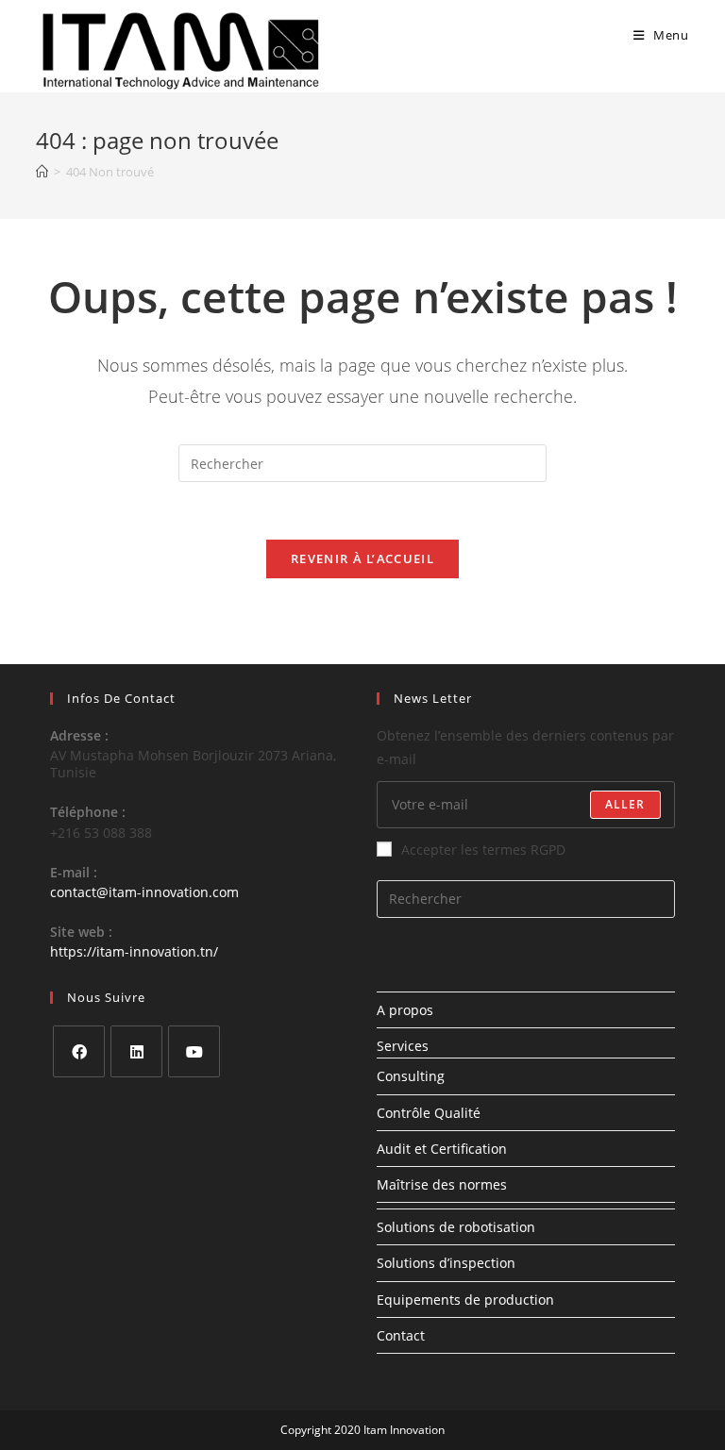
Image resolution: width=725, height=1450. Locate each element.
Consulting (411, 1076)
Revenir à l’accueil (362, 558)
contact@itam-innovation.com (144, 892)
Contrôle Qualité (429, 1113)
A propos (405, 1010)
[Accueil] (42, 171)
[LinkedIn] (136, 1051)
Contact (401, 1335)
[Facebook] (79, 1051)
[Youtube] (194, 1051)
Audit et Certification (442, 1149)
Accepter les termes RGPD (483, 849)
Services (403, 1046)
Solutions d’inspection (446, 1263)
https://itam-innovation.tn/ (134, 951)
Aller (625, 804)
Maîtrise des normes (442, 1184)
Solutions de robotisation (456, 1227)
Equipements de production (465, 1299)
